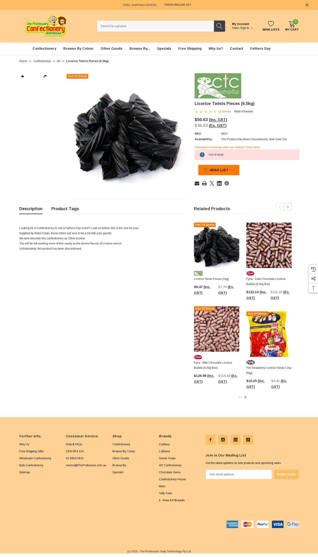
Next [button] (288, 207)
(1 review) (225, 111)
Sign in (245, 28)
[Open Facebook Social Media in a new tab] (210, 440)
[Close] (307, 5)
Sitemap (24, 472)
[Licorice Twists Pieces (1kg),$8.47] (216, 245)
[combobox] (155, 26)
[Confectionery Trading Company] (218, 85)
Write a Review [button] (243, 111)
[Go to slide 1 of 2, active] (240, 397)
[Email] (197, 183)
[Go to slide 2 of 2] (245, 397)
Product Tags (65, 208)
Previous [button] (280, 207)
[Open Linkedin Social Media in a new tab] (235, 440)
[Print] (204, 183)
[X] (212, 183)
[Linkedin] (219, 183)
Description (31, 208)
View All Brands (173, 500)
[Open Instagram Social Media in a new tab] (223, 440)
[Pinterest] (226, 183)
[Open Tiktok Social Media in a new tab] (248, 440)
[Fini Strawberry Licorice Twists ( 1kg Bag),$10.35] (269, 334)
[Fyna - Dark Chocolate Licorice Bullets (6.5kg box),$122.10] (269, 245)
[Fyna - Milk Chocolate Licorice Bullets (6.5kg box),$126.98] (216, 329)
